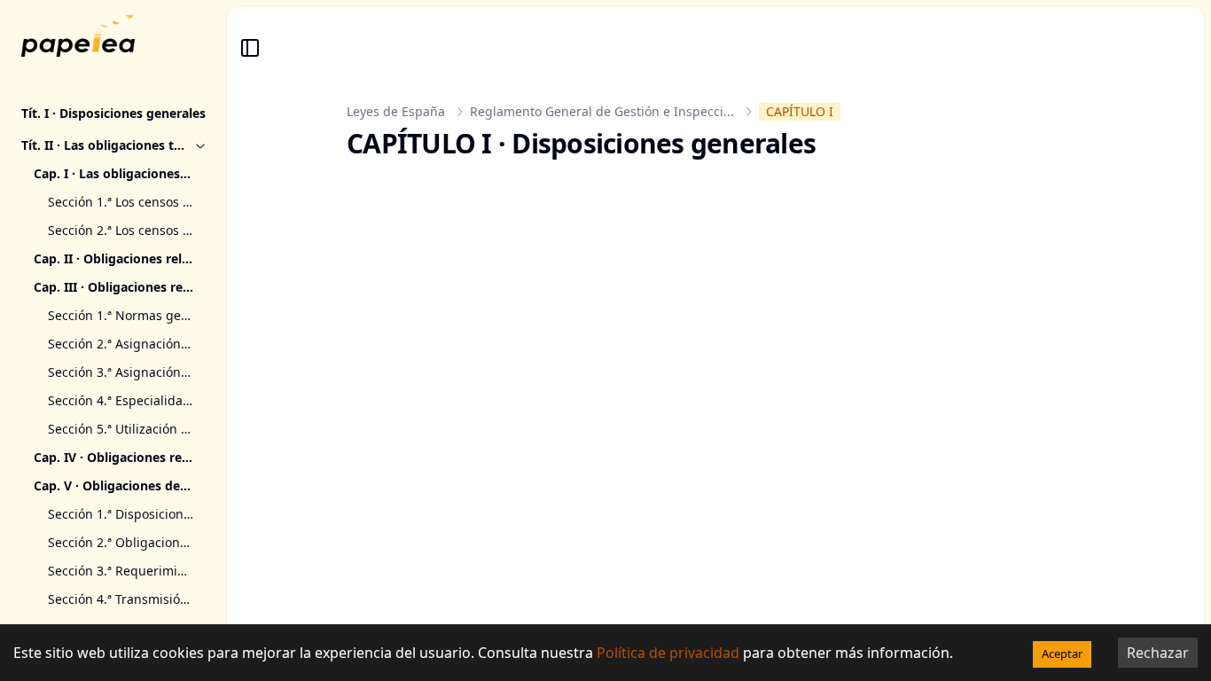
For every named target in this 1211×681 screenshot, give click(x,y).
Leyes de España (396, 111)
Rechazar (1158, 652)
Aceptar (1062, 653)
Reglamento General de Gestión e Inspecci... (602, 111)
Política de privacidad (668, 652)
